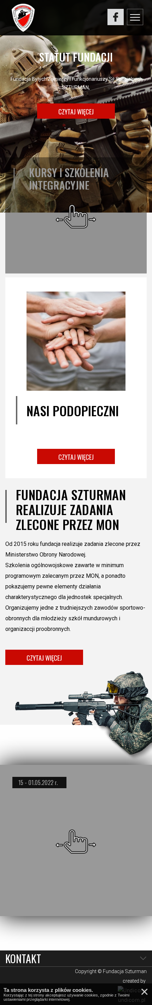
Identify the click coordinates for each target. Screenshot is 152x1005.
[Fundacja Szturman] (23, 17)
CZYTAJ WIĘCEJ (76, 111)
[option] (76, 106)
